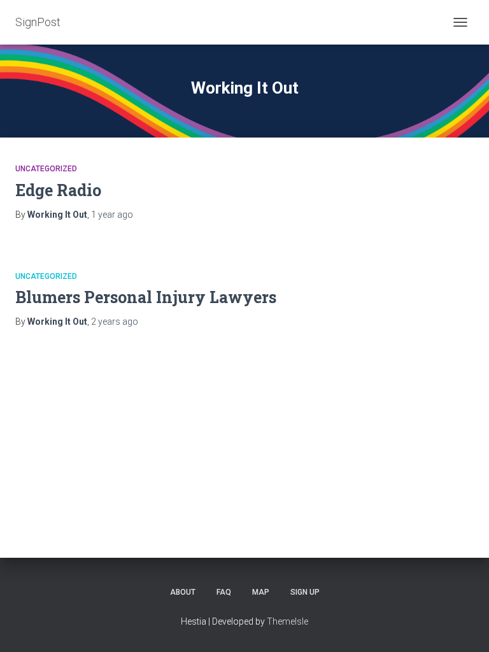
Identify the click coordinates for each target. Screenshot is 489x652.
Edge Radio (58, 190)
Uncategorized (46, 168)
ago (112, 214)
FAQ (223, 592)
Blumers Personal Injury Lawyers (145, 297)
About (182, 592)
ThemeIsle (287, 621)
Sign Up (305, 592)
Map (260, 592)
